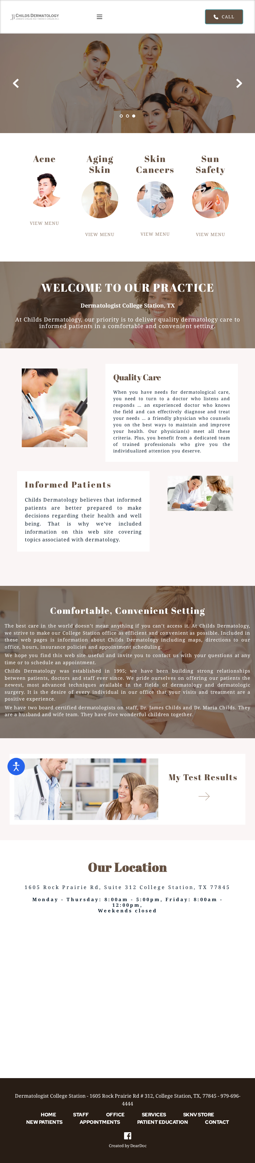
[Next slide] (239, 83)
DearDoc (138, 1145)
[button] (99, 17)
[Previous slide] (15, 83)
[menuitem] (48, 1115)
